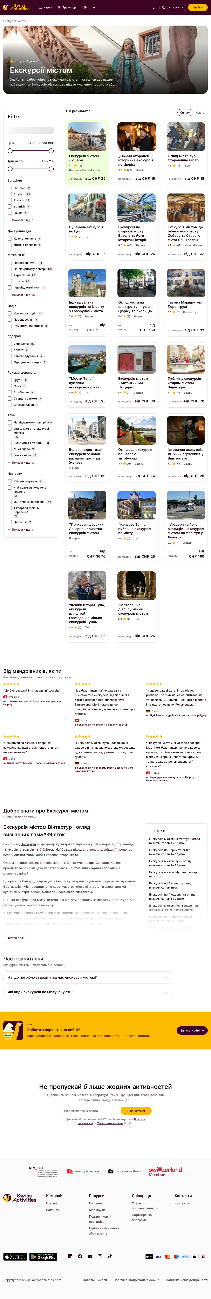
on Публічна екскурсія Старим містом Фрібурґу (176, 715)
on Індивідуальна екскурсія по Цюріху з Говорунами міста (171, 779)
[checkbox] (10, 188)
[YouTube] (90, 1256)
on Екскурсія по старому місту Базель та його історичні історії (104, 769)
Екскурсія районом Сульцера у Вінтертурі (40, 913)
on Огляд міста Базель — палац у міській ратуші (34, 763)
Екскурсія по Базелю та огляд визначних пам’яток (170, 885)
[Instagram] (100, 1256)
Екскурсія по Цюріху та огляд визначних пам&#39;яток (170, 919)
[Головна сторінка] (18, 7)
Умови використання (110, 1123)
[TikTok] (110, 1256)
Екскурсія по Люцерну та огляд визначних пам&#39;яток (172, 896)
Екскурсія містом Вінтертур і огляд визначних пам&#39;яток (174, 841)
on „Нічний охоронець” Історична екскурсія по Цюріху (32, 703)
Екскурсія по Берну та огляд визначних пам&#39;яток (169, 852)
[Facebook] (80, 1256)
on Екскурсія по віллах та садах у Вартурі (101, 724)
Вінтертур (28, 844)
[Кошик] (154, 7)
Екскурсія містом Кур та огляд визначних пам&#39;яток (171, 930)
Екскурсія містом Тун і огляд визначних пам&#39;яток (170, 863)
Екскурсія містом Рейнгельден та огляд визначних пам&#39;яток (173, 907)
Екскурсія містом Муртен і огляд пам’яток (173, 874)
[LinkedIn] (70, 1256)
